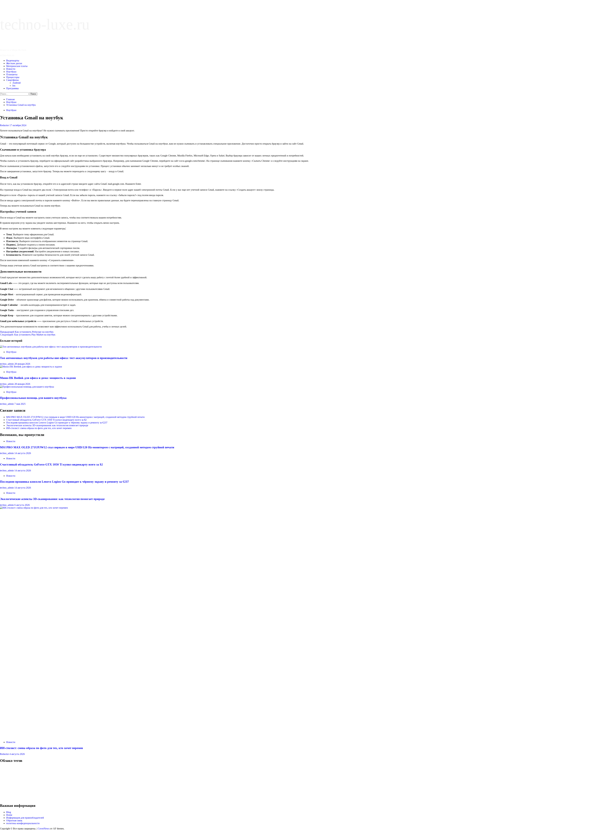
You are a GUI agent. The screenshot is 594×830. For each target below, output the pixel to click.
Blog (8, 812)
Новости (10, 69)
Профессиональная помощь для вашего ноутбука (33, 397)
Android (16, 82)
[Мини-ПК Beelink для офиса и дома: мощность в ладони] (31, 366)
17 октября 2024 (17, 125)
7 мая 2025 (20, 404)
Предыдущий (27, 332)
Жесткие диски (14, 63)
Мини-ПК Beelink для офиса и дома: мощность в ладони (38, 378)
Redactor (4, 125)
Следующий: (27, 334)
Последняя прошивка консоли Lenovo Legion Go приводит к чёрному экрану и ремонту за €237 (56, 422)
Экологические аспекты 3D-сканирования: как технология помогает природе (47, 425)
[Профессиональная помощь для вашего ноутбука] (27, 386)
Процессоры (12, 77)
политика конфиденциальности (23, 823)
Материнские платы (17, 66)
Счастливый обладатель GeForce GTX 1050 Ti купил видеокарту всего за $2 (46, 419)
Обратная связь (14, 820)
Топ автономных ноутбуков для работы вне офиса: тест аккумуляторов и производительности (63, 358)
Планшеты (11, 74)
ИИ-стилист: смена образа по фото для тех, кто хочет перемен (39, 428)
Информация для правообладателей (25, 817)
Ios (13, 85)
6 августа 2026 (22, 505)
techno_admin (7, 364)
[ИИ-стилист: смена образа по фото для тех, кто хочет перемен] (232, 507)
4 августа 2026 (17, 754)
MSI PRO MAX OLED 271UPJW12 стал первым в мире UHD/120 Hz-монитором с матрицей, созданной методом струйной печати (75, 417)
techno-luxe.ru (45, 24)
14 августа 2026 (22, 453)
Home (9, 815)
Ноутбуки (11, 71)
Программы (12, 88)
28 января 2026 (22, 364)
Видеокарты (12, 60)
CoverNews (44, 828)
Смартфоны (12, 80)
